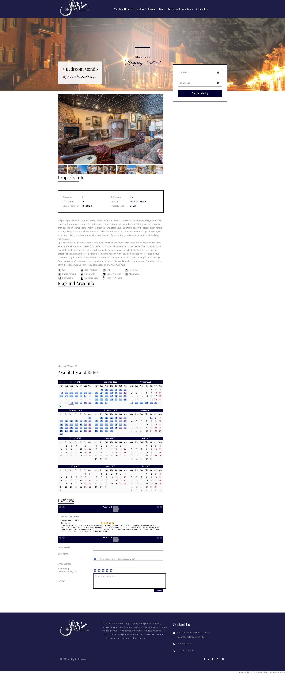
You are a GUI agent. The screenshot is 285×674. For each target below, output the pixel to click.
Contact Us (202, 9)
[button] (160, 96)
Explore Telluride (146, 9)
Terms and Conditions (180, 9)
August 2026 (75, 382)
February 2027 (75, 438)
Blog (161, 9)
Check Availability (200, 93)
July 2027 (146, 466)
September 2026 (110, 382)
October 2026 (145, 382)
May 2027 (75, 466)
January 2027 (145, 410)
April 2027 (146, 438)
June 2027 (110, 466)
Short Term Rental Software (271, 672)
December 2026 (110, 410)
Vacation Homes (123, 9)
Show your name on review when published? (117, 559)
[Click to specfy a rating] (95, 570)
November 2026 (75, 410)
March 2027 (110, 438)
